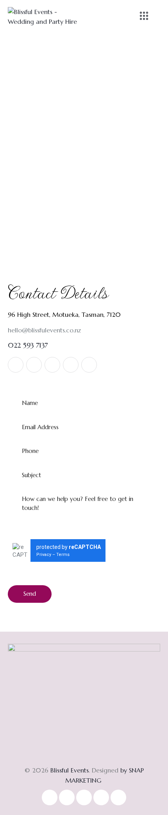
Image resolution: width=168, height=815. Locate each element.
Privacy (43, 554)
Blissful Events (69, 770)
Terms (63, 554)
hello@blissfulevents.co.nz (44, 330)
